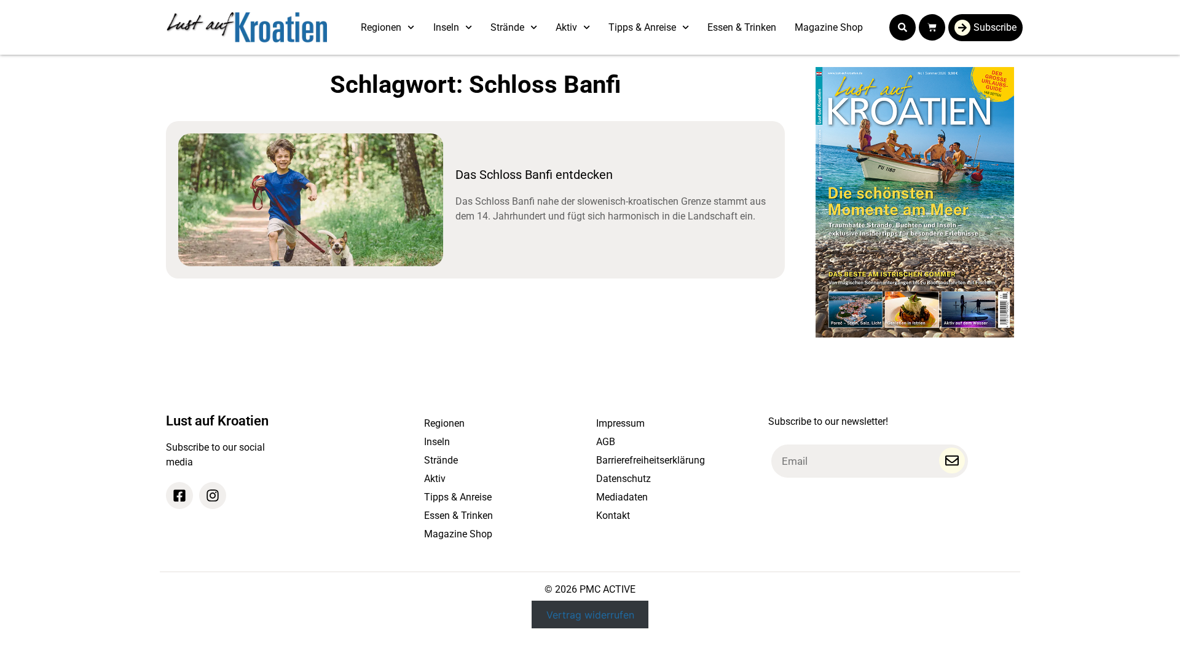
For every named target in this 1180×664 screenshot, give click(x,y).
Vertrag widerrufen (590, 614)
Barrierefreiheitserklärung (650, 460)
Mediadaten (622, 497)
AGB (605, 442)
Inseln (446, 27)
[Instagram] (212, 495)
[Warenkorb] (932, 27)
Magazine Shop (829, 27)
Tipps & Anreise (642, 27)
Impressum (620, 423)
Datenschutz (623, 478)
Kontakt (613, 515)
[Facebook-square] (179, 495)
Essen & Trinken (741, 27)
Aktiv (566, 27)
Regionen (381, 27)
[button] (902, 27)
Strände (507, 27)
